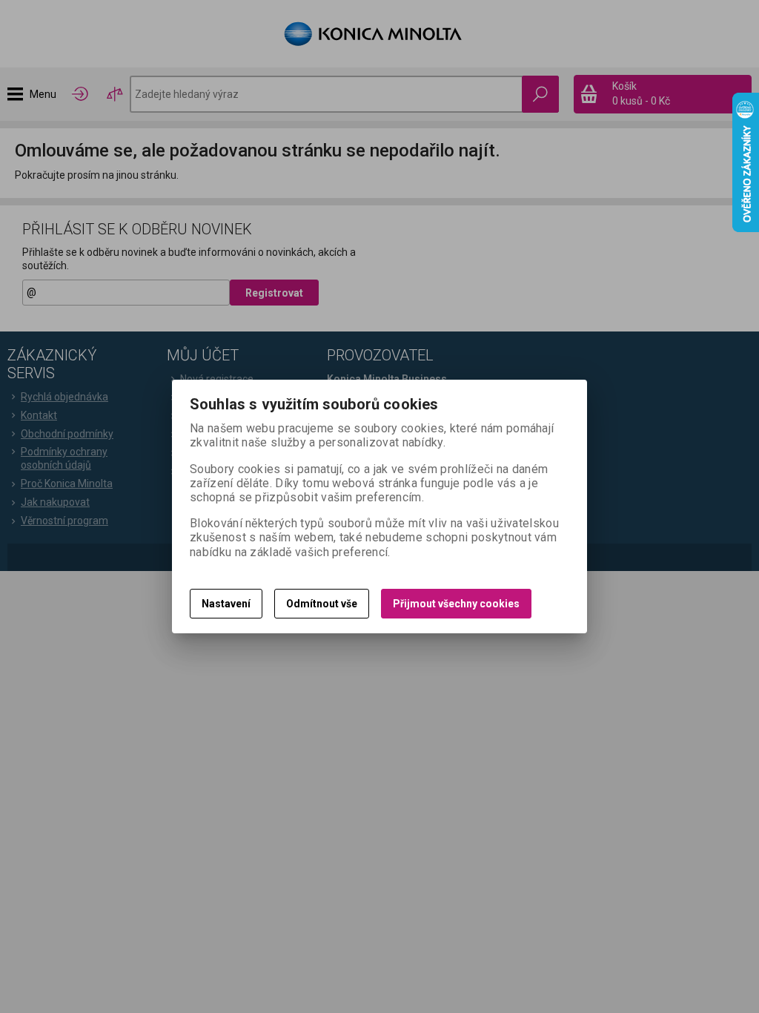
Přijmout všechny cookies (456, 604)
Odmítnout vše (321, 604)
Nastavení (226, 604)
